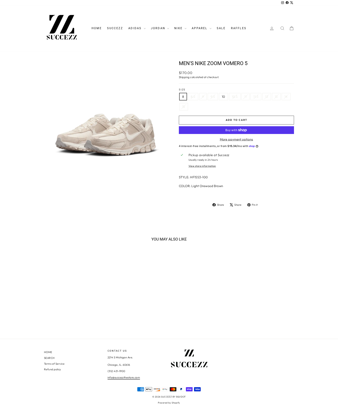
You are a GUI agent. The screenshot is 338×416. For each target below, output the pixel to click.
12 (266, 97)
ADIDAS (135, 28)
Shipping (184, 77)
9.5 (213, 97)
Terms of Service (54, 363)
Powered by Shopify (169, 402)
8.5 (193, 97)
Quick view (73, 306)
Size (182, 89)
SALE (221, 28)
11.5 (255, 97)
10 (223, 97)
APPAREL (200, 28)
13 (276, 97)
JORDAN (158, 28)
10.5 (235, 97)
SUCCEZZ (115, 28)
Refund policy (52, 369)
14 (286, 97)
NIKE (179, 28)
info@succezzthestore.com (124, 377)
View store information (202, 166)
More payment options (236, 139)
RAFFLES (238, 28)
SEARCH (49, 358)
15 (183, 107)
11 (245, 97)
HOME (97, 28)
